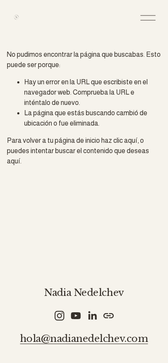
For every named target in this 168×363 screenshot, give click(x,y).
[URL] (108, 316)
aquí (13, 161)
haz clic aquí (119, 140)
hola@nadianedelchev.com (84, 339)
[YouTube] (76, 316)
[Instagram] (59, 316)
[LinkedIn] (92, 316)
